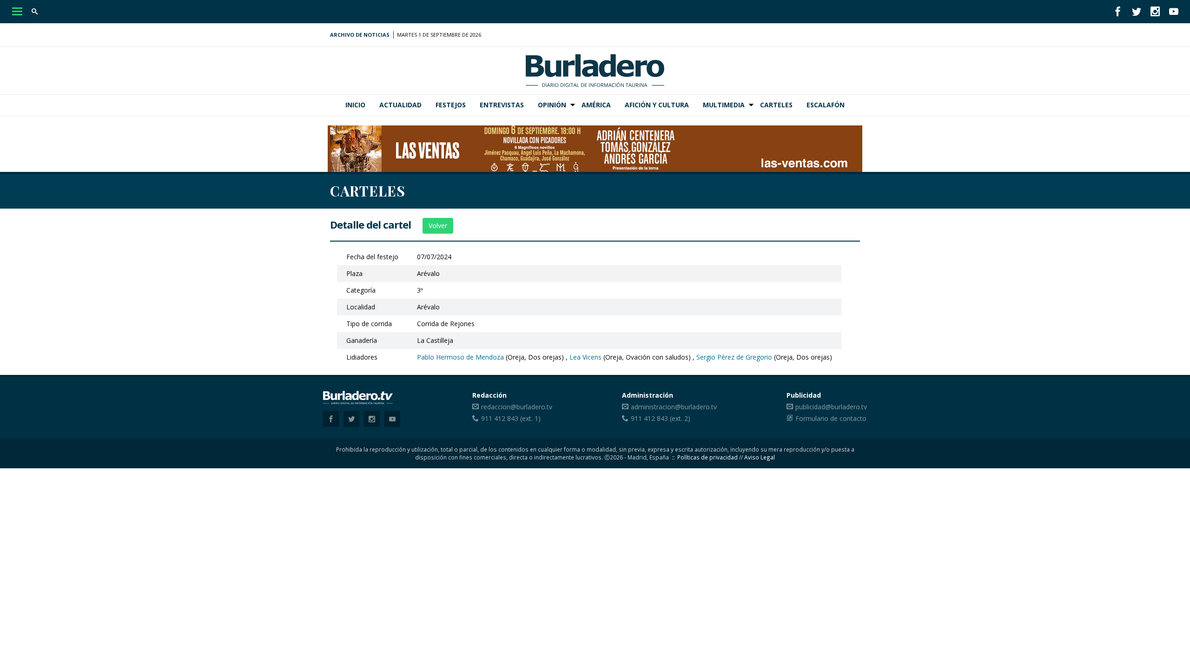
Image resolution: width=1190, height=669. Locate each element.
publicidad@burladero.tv (831, 406)
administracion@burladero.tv (674, 406)
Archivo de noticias (360, 34)
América (596, 104)
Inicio (355, 104)
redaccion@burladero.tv (516, 406)
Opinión (552, 104)
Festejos (451, 104)
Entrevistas (502, 104)
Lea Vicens (585, 357)
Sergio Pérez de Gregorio (734, 357)
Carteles (776, 104)
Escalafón (826, 104)
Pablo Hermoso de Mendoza (460, 357)
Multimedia (724, 104)
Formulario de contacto (830, 418)
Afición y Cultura (657, 104)
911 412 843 (499, 418)
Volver (438, 225)
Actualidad (400, 104)
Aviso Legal (759, 457)
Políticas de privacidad (707, 457)
